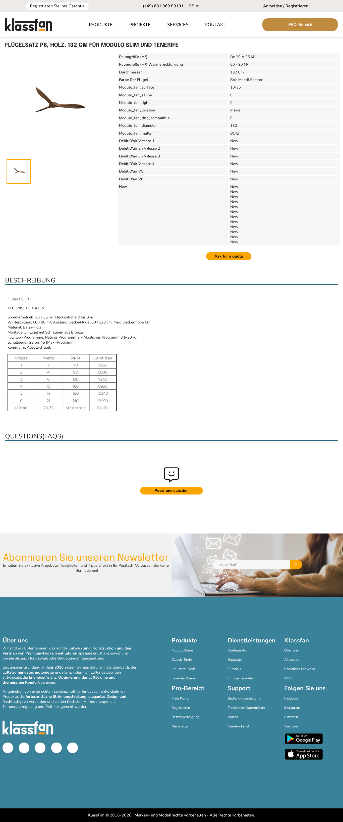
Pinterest (291, 717)
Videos (233, 717)
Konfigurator (238, 650)
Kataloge (235, 659)
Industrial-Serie (184, 669)
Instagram (292, 707)
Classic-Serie (182, 659)
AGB (288, 678)
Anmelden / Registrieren (285, 6)
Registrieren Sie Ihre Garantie (57, 6)
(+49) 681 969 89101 (163, 6)
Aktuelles (291, 659)
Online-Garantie (240, 678)
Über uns (291, 650)
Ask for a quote (228, 256)
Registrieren (181, 707)
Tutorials (234, 669)
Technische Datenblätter (246, 707)
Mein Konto (181, 698)
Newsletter (180, 726)
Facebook (291, 698)
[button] (103, 24)
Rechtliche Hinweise (300, 669)
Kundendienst (238, 726)
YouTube (291, 726)
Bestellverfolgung (185, 717)
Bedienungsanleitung (244, 698)
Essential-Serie (183, 678)
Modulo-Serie (182, 650)
